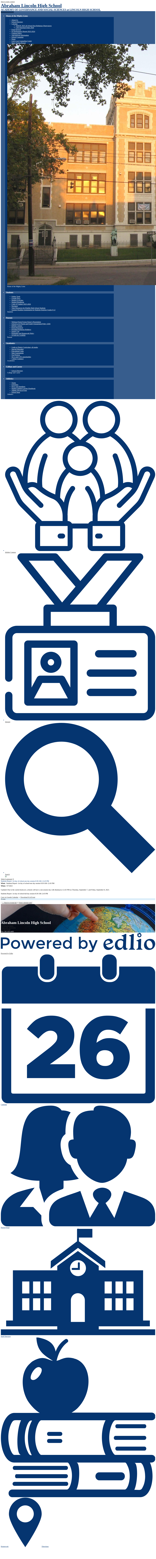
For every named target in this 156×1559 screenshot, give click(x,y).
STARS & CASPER (18, 335)
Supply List (15, 331)
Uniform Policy (16, 33)
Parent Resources (17, 328)
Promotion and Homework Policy (22, 333)
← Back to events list (9, 903)
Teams (13, 383)
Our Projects (15, 355)
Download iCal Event (27, 897)
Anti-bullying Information (20, 35)
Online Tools (15, 296)
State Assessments (17, 353)
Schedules (14, 385)
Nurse (13, 39)
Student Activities (17, 300)
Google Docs (15, 298)
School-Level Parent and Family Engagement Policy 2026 (30, 324)
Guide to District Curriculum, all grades (24, 347)
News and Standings (18, 387)
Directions (45, 1546)
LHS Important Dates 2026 (25, 28)
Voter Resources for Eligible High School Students (28, 308)
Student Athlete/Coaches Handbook (23, 388)
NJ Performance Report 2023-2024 (23, 31)
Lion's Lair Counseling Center (21, 41)
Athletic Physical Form (19, 390)
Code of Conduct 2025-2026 (21, 304)
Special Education (17, 349)
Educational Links (17, 351)
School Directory (17, 22)
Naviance (14, 306)
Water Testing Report (18, 43)
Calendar (14, 24)
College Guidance (17, 359)
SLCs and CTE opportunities (21, 357)
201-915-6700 (5, 930)
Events (3, 899)
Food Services (16, 29)
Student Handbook (17, 302)
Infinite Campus (16, 326)
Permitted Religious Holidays (21, 329)
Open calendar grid (25, 903)
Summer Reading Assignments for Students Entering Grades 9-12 (33, 310)
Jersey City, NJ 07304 (8, 927)
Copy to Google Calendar (9, 897)
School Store (15, 392)
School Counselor (17, 37)
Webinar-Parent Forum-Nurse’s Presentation (26, 322)
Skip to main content (8, 2)
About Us (14, 20)
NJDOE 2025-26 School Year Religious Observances (34, 26)
